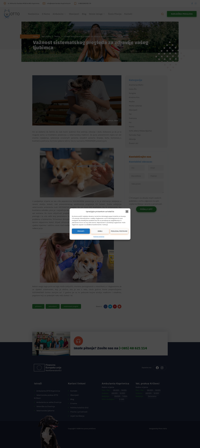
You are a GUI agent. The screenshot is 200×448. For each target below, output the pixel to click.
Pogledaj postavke (119, 231)
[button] (127, 211)
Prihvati (80, 231)
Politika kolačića (98, 236)
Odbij (100, 231)
